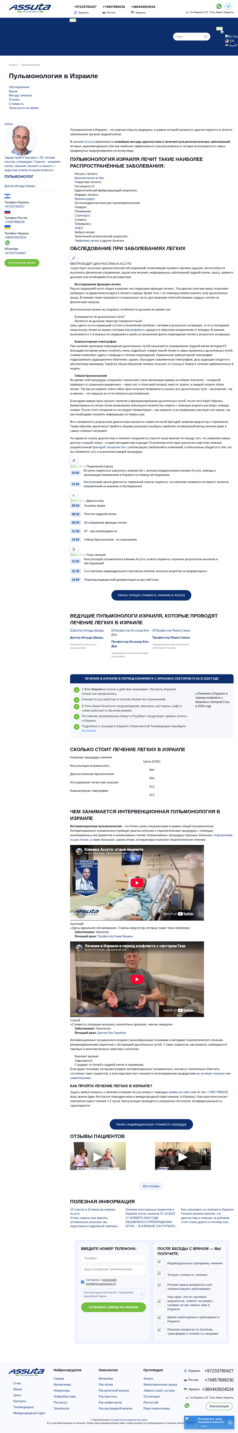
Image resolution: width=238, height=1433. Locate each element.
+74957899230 (113, 7)
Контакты (19, 1401)
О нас (78, 24)
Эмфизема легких (87, 240)
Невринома (62, 1390)
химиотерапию (80, 1078)
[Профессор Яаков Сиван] (172, 631)
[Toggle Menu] (73, 20)
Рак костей (151, 1402)
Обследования (19, 87)
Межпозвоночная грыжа (160, 1384)
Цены (78, 28)
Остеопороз (152, 1396)
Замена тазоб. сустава (159, 1390)
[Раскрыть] (230, 1423)
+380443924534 (143, 7)
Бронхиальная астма (89, 178)
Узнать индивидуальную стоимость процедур (151, 1124)
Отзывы (79, 49)
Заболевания (83, 32)
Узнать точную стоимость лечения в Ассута (151, 595)
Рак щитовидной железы (116, 1408)
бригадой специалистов (108, 447)
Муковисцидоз (84, 198)
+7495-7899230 (217, 1092)
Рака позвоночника (157, 1408)
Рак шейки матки (110, 1402)
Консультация (219, 1406)
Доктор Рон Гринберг (111, 1032)
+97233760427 (85, 7)
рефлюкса (138, 329)
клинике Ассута (83, 141)
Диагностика (82, 41)
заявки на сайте (179, 1092)
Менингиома (62, 1384)
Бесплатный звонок (22, 262)
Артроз (148, 1378)
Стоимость (16, 103)
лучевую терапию (212, 1073)
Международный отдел (29, 1413)
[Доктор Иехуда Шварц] (90, 631)
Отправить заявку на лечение (113, 1307)
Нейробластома (65, 1396)
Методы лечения (20, 95)
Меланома (106, 1378)
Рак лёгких (106, 1384)
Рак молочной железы (114, 1390)
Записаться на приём (23, 108)
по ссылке (89, 730)
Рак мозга (60, 1402)
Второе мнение (84, 45)
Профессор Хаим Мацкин (115, 936)
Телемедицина (23, 1407)
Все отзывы (151, 1186)
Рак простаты (108, 1396)
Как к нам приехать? (88, 53)
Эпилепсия (61, 1408)
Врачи (78, 36)
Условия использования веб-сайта (129, 1420)
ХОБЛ (79, 228)
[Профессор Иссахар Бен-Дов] (131, 633)
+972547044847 (15, 253)
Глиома (59, 1378)
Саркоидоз (82, 215)
